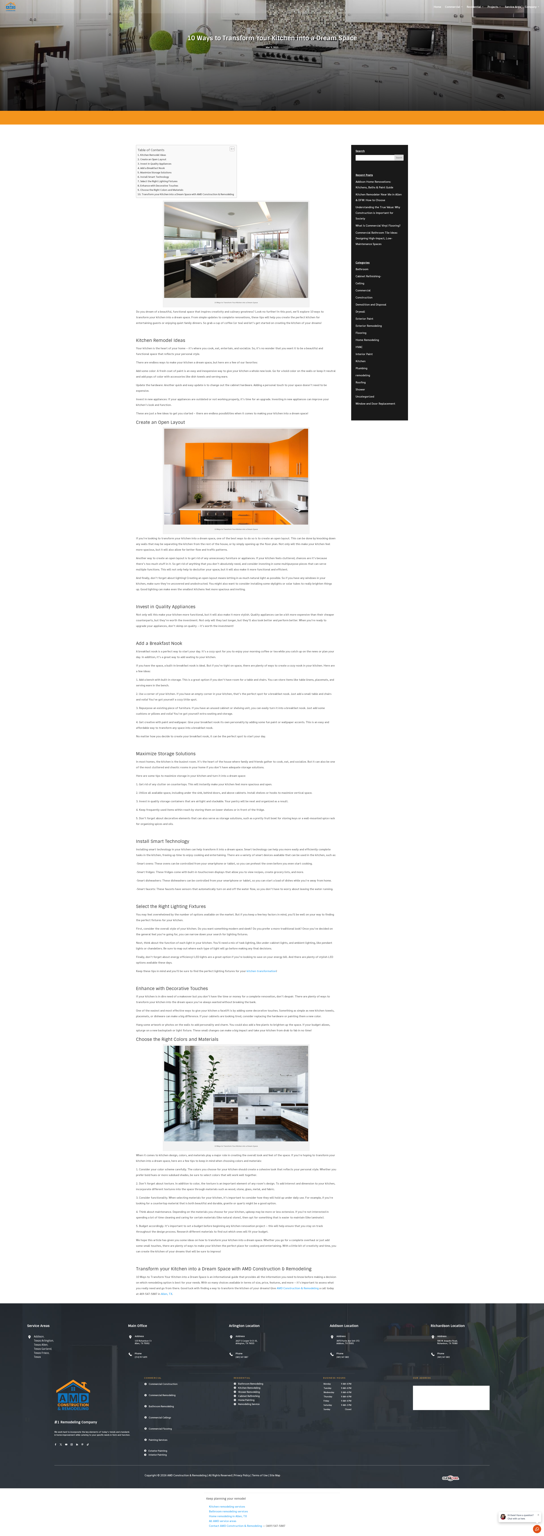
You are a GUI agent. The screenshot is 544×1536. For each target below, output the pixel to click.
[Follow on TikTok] (88, 1444)
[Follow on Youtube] (66, 1444)
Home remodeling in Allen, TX (228, 1516)
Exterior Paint (364, 318)
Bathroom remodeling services (228, 1511)
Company (531, 7)
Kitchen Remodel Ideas (153, 154)
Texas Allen (41, 1345)
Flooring (361, 333)
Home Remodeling (367, 340)
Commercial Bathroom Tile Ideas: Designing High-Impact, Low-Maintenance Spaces (377, 238)
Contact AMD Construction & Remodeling (235, 1526)
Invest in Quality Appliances (155, 163)
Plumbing (361, 368)
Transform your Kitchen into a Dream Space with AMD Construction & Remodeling (188, 194)
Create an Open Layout (153, 159)
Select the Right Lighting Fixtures (159, 181)
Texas (37, 1357)
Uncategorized (365, 396)
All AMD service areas (222, 1521)
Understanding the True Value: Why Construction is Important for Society (378, 212)
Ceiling (360, 283)
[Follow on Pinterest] (82, 1444)
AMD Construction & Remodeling (298, 1288)
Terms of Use (260, 1475)
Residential (474, 7)
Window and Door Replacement (375, 403)
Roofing (361, 382)
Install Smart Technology (154, 176)
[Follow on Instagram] (71, 1444)
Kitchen (361, 361)
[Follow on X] (61, 1444)
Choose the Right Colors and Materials (161, 189)
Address (139, 1336)
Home (437, 7)
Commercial (452, 7)
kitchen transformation (261, 971)
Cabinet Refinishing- (368, 276)
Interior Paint (364, 354)
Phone (138, 1353)
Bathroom (362, 269)
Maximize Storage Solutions (156, 172)
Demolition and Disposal (371, 304)
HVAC (359, 347)
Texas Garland (42, 1349)
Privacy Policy (242, 1475)
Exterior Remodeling (369, 325)
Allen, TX (166, 1294)
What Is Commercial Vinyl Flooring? (378, 225)
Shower (360, 389)
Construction (364, 297)
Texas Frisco (41, 1353)
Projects (493, 7)
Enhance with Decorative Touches (159, 185)
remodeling (363, 375)
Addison (39, 1336)
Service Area (513, 7)
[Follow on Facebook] (55, 1444)
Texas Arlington (43, 1340)
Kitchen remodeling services (227, 1506)
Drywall (360, 311)
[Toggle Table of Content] (231, 148)
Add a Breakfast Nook (152, 168)
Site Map (275, 1475)
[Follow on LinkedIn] (77, 1444)
